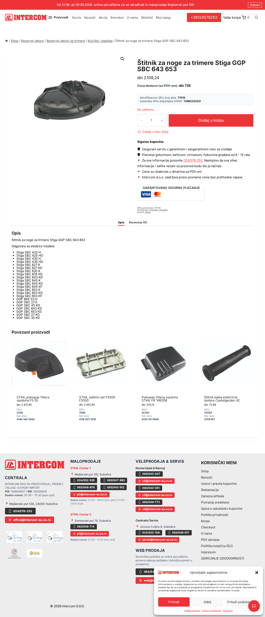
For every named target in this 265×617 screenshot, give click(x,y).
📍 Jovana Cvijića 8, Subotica (155, 526)
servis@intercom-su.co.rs (159, 539)
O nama (132, 18)
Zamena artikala (212, 496)
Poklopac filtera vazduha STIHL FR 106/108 (160, 398)
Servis (76, 18)
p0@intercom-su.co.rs (92, 494)
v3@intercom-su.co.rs (157, 495)
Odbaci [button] (255, 5)
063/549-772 (151, 502)
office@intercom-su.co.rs (32, 520)
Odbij (207, 602)
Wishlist (147, 18)
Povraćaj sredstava (215, 502)
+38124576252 (204, 17)
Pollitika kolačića (192, 610)
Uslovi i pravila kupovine (219, 484)
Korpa (205, 521)
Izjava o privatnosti (211, 610)
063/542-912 (115, 487)
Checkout (208, 527)
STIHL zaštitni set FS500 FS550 (97, 398)
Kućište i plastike (156, 58)
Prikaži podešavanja (242, 602)
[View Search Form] (256, 17)
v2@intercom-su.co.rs (157, 480)
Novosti (89, 18)
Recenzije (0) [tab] (138, 222)
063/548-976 (86, 487)
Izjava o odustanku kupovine (221, 508)
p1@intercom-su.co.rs (91, 533)
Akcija (103, 18)
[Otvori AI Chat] (254, 606)
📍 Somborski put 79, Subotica (90, 520)
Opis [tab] (121, 222)
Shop (205, 471)
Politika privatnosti (214, 515)
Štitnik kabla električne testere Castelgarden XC (222, 398)
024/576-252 (192, 160)
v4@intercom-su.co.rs (157, 509)
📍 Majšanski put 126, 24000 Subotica (31, 504)
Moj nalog (163, 18)
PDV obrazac (210, 540)
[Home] (6, 41)
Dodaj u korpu (211, 120)
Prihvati (173, 602)
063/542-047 (151, 473)
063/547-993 (116, 480)
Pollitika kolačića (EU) (217, 546)
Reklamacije (210, 490)
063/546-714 (85, 526)
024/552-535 (86, 480)
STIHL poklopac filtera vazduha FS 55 (33, 398)
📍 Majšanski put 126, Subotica (90, 474)
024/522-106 (151, 532)
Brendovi (117, 18)
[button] (257, 572)
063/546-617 (180, 532)
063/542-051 (151, 488)
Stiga (148, 212)
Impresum (228, 610)
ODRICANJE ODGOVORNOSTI (222, 558)
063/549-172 (153, 571)
